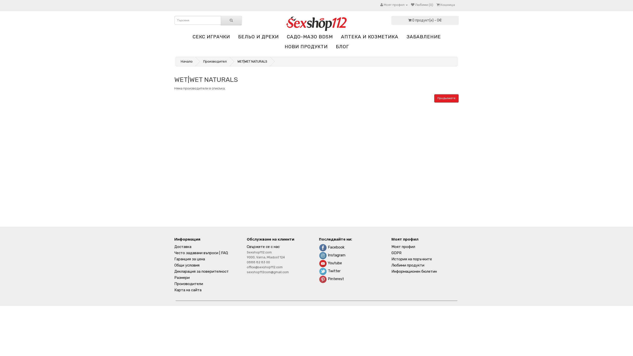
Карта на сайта (188, 290)
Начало (187, 61)
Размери (182, 277)
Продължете (446, 98)
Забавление (424, 37)
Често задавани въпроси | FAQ (201, 253)
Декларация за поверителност (201, 271)
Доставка (182, 247)
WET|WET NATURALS (252, 61)
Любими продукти (407, 265)
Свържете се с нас (263, 247)
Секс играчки (211, 37)
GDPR (396, 253)
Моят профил (403, 247)
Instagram (336, 255)
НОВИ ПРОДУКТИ (306, 46)
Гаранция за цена (189, 259)
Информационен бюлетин (414, 271)
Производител (215, 61)
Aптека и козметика (369, 37)
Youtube (334, 263)
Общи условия (187, 265)
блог (342, 46)
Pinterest (335, 279)
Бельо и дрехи (258, 37)
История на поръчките (411, 259)
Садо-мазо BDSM (310, 37)
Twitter (333, 271)
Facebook (335, 247)
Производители (188, 284)
